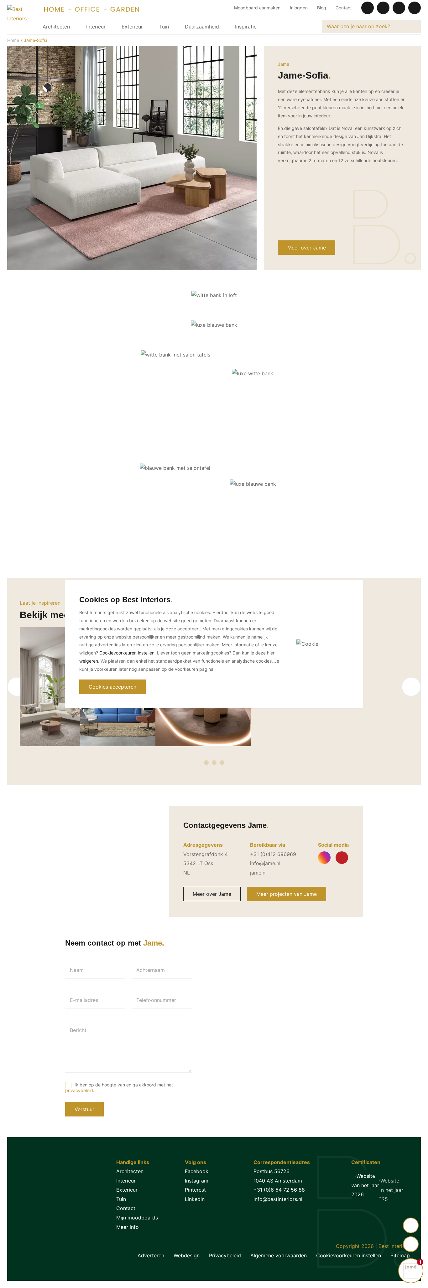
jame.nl (258, 873)
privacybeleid (79, 1090)
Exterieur (132, 26)
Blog (321, 7)
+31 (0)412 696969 (273, 854)
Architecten (56, 26)
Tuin (164, 26)
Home (13, 40)
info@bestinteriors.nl (277, 1199)
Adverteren (151, 1255)
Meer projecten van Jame (286, 894)
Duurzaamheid (202, 26)
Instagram (196, 1181)
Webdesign (187, 1255)
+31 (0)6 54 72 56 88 (279, 1190)
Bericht (78, 1030)
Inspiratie (246, 26)
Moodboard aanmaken (257, 7)
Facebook (196, 1171)
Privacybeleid (225, 1255)
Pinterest (195, 1190)
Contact (344, 7)
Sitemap (400, 1255)
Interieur (96, 26)
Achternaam (150, 969)
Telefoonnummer (156, 1000)
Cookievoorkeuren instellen (348, 1255)
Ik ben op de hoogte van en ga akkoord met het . (119, 1087)
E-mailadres (84, 1000)
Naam (77, 969)
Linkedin (195, 1199)
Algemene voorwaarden (278, 1255)
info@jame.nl (265, 863)
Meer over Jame (306, 247)
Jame (283, 64)
